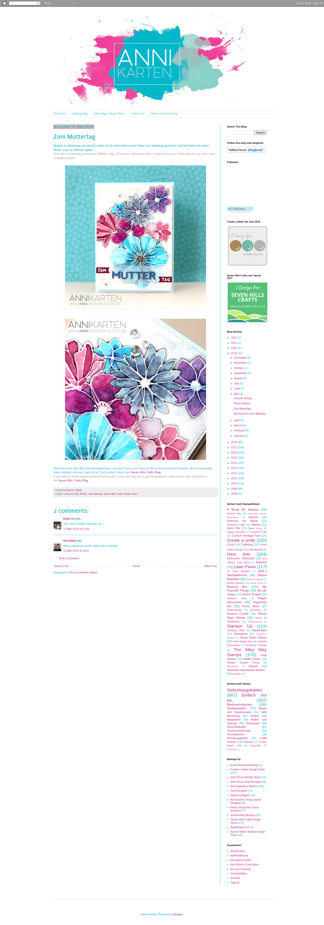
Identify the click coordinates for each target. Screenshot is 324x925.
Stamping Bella (235, 630)
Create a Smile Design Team (247, 769)
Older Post (210, 566)
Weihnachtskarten (239, 704)
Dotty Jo (68, 518)
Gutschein (255, 745)
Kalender (231, 749)
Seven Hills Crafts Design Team (120, 493)
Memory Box (237, 586)
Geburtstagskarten (244, 690)
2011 (234, 478)
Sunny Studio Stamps (253, 637)
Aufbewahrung (239, 855)
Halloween (248, 742)
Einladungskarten (237, 738)
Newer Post (61, 566)
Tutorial (234, 882)
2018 (234, 442)
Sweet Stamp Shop (243, 641)
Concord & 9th (71, 493)
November (240, 362)
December (240, 357)
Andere (254, 715)
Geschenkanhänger (239, 730)
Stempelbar (241, 633)
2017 (234, 447)
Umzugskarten (235, 734)
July (237, 383)
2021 (234, 343)
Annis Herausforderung (244, 765)
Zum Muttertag (242, 408)
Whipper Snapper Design (243, 662)
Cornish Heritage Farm (246, 535)
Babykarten (234, 719)
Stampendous (255, 621)
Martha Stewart (235, 583)
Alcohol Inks (234, 513)
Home (136, 566)
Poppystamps (234, 610)
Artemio (256, 524)
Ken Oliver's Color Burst (244, 864)
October (239, 368)
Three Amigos (242, 403)
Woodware (232, 666)
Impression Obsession (241, 558)
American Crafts (236, 524)
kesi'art (236, 673)
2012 (234, 473)
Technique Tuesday (256, 645)
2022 (234, 337)
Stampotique (259, 630)
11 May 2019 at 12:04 (76, 528)
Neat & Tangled (251, 594)
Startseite (60, 114)
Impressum (138, 114)
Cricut (230, 544)
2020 (234, 348)
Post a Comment (69, 558)
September (241, 373)
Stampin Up (240, 626)
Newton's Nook (237, 598)
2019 (234, 353)
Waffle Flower (252, 659)
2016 (234, 452)
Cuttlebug (247, 544)
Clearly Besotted (236, 532)
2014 (234, 462)
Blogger (178, 914)
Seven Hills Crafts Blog (145, 472)
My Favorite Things (247, 588)
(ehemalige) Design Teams (109, 114)
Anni (69, 490)
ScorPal (235, 878)
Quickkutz (255, 610)
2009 (234, 488)
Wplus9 (253, 666)
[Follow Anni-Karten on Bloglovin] (246, 152)
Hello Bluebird (255, 549)
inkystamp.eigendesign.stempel (246, 670)
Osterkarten (253, 723)
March (238, 425)
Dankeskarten (236, 708)
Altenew (253, 517)
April (237, 420)
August (238, 378)
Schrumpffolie (238, 873)
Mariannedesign (255, 579)
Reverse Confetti (238, 613)
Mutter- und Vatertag (91, 493)
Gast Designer (239, 790)
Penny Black (250, 606)
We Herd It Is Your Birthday (250, 413)
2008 (234, 493)
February (240, 430)
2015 (234, 457)
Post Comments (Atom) (83, 572)
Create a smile (241, 540)
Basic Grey (255, 528)
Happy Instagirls (240, 795)
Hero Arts (238, 554)
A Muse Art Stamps (243, 509)
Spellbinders (233, 621)
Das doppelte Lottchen (243, 786)
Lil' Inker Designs (238, 571)
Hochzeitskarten (236, 726)
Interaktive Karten (240, 860)
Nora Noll (69, 540)
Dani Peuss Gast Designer (246, 781)
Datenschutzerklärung (164, 114)
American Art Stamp (242, 520)
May (237, 393)
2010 (234, 483)
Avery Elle (233, 528)
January (239, 435)
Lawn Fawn (245, 566)
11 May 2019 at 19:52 (76, 550)
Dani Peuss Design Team (245, 777)
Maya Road (257, 583)
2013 (234, 468)
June (237, 388)
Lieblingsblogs (79, 114)
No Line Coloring (240, 869)
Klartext (261, 562)
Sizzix (258, 617)
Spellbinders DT (240, 827)
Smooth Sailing (243, 398)
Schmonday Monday (242, 815)
